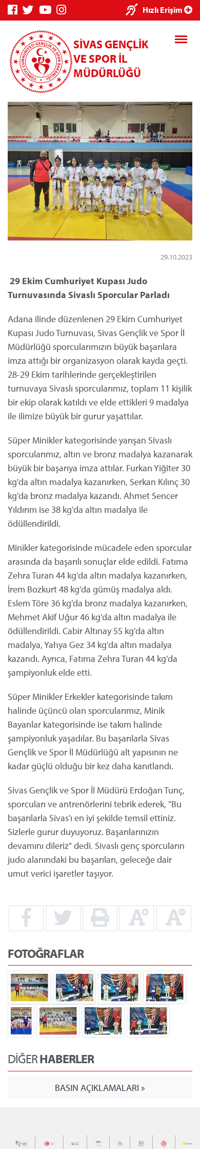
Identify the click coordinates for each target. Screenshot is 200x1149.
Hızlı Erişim (163, 10)
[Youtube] (47, 10)
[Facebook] (15, 10)
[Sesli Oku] (134, 10)
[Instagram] (63, 10)
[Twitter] (31, 10)
